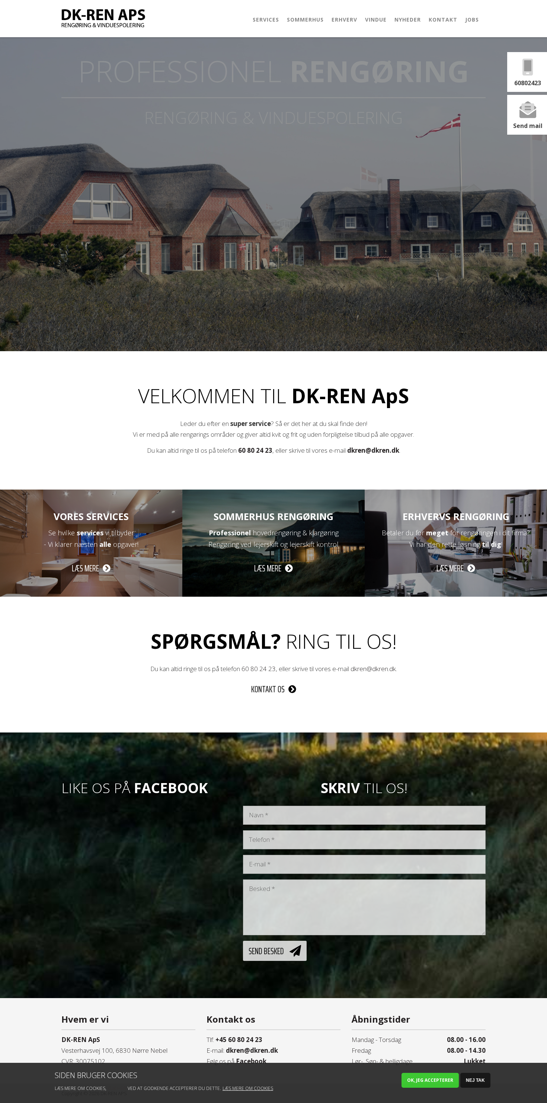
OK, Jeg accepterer (430, 1080)
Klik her (117, 1088)
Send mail (528, 126)
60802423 (527, 83)
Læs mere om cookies (248, 1088)
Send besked (266, 951)
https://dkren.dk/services (91, 494)
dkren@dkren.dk (373, 450)
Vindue (376, 19)
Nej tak (475, 1080)
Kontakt (443, 19)
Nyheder (407, 19)
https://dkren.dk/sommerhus (273, 494)
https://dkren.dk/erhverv (456, 494)
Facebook (251, 1061)
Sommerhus (305, 19)
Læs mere (85, 568)
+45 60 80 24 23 (238, 1039)
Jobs (472, 19)
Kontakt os (268, 689)
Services (266, 19)
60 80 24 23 (255, 450)
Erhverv (344, 19)
